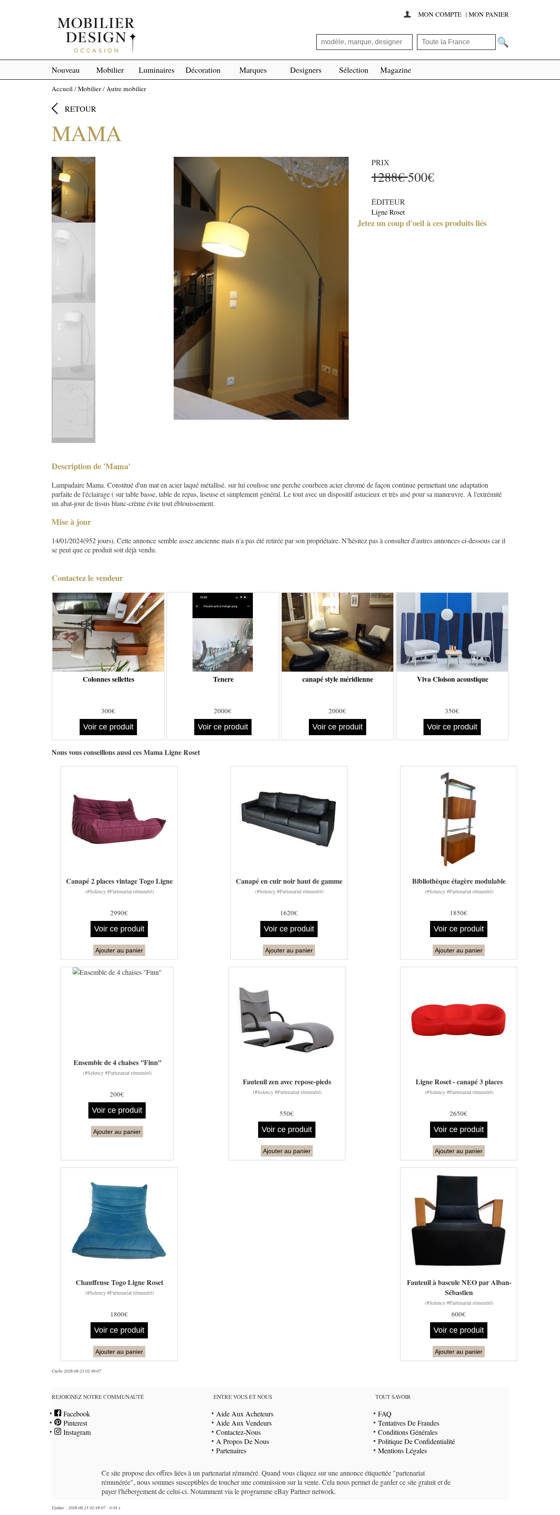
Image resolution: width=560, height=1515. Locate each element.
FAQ (385, 1413)
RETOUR (80, 108)
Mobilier (110, 69)
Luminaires (157, 69)
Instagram (76, 1432)
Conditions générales (408, 1432)
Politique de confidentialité (416, 1441)
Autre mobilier (126, 88)
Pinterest (74, 1422)
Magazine (395, 69)
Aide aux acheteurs (244, 1413)
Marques (253, 69)
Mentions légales (402, 1450)
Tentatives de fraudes (408, 1422)
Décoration (203, 69)
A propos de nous (242, 1441)
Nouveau (66, 69)
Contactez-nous (238, 1432)
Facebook (75, 1413)
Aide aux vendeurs (244, 1422)
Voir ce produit (108, 726)
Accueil (62, 88)
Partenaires (231, 1450)
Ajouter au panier (119, 950)
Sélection (353, 69)
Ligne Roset (388, 211)
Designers (306, 69)
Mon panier (489, 14)
